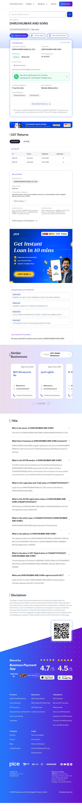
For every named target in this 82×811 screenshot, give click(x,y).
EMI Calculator (58, 707)
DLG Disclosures (36, 753)
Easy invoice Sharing (16, 716)
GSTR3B (26, 141)
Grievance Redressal (37, 744)
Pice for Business (15, 703)
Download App (65, 4)
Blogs (11, 744)
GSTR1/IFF (14, 141)
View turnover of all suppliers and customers (26, 69)
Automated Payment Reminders (19, 712)
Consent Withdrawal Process (40, 748)
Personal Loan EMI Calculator (62, 720)
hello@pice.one (15, 774)
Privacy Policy (35, 739)
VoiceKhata (13, 720)
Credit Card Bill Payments (18, 698)
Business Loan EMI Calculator (62, 716)
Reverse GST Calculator (60, 703)
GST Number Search (38, 698)
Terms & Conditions (37, 735)
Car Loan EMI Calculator (61, 725)
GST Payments (14, 707)
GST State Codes (36, 707)
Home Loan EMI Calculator (61, 712)
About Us (13, 735)
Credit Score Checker (38, 712)
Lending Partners (15, 748)
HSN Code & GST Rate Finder (40, 703)
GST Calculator (58, 698)
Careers (12, 739)
